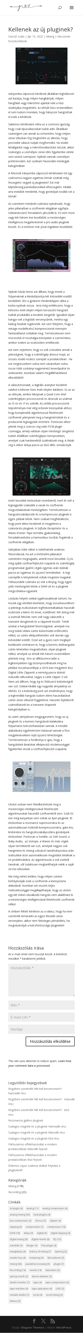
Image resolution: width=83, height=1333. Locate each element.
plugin (59, 1264)
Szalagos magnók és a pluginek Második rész (36, 1132)
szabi (21, 36)
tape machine (19, 1288)
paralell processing (37, 1264)
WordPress (63, 1327)
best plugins (42, 1214)
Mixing (50, 36)
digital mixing (19, 1239)
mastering (36, 1257)
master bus (17, 1257)
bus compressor (20, 1220)
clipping (16, 1226)
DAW (15, 1233)
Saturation (52, 1270)
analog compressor (54, 1208)
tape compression (57, 1282)
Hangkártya (18, 1251)
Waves (15, 1301)
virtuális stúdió (19, 1294)
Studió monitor (20, 1282)
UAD (60, 1288)
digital (42, 1233)
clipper (55, 1220)
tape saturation (42, 1288)
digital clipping (60, 1233)
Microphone (55, 1257)
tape (37, 1282)
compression (34, 1226)
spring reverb (19, 1276)
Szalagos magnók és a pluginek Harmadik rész (37, 1126)
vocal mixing (54, 1294)
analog (32, 1208)
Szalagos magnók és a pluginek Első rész (33, 1138)
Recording (14, 1192)
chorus (40, 1220)
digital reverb (40, 1239)
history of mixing (40, 1251)
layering (61, 1251)
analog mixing (20, 1214)
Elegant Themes (32, 1327)
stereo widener (42, 1276)
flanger (31, 1245)
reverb (36, 1270)
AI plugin (16, 1208)
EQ (57, 1239)
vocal (37, 1294)
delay (28, 1233)
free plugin (48, 1245)
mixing (16, 1264)
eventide (16, 1245)
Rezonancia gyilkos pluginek (25, 1120)
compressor (56, 1226)
